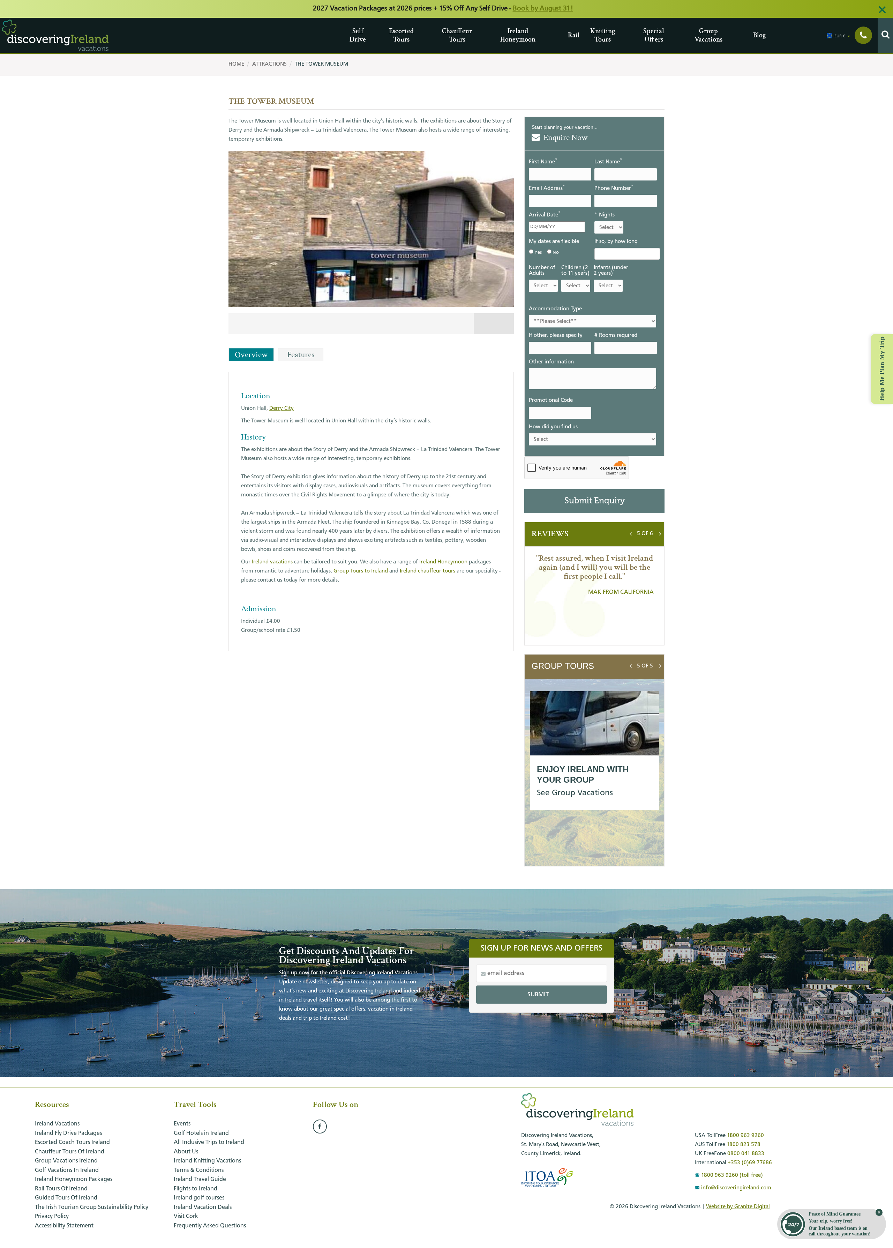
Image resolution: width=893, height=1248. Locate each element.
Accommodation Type (555, 309)
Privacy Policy (52, 1216)
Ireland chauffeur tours (427, 571)
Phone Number (613, 188)
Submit (538, 994)
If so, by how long (616, 241)
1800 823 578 (743, 1144)
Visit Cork (186, 1216)
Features (300, 354)
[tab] (645, 533)
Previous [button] (630, 532)
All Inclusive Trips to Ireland (209, 1142)
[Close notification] (879, 1212)
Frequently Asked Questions (210, 1226)
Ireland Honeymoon (502, 35)
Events (182, 1124)
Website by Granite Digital (738, 1207)
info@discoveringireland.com (736, 1188)
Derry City (281, 408)
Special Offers (645, 35)
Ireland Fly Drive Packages (68, 1133)
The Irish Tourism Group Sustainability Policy (91, 1207)
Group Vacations (697, 35)
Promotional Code (551, 400)
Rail (570, 35)
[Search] (885, 35)
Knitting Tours (592, 35)
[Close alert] (882, 9)
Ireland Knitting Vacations (207, 1161)
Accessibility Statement (64, 1226)
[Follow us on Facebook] (320, 1127)
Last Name (608, 161)
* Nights (604, 215)
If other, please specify (556, 335)
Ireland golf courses (199, 1198)
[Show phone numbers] (863, 35)
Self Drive (352, 35)
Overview (251, 354)
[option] (371, 244)
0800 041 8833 (745, 1154)
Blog (755, 35)
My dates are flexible (554, 241)
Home (236, 64)
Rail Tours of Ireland (61, 1189)
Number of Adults (542, 270)
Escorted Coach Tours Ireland (72, 1142)
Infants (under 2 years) (611, 270)
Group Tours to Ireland (360, 571)
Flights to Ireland (195, 1189)
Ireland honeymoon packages (73, 1179)
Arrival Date (544, 214)
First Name (543, 161)
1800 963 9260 (745, 1135)
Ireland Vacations (57, 1124)
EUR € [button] (840, 36)
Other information (551, 362)
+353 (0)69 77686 (750, 1163)
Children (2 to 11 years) (575, 270)
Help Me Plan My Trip (881, 369)
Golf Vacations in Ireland (67, 1170)
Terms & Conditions (199, 1170)
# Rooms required (615, 335)
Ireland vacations (272, 562)
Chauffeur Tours (444, 35)
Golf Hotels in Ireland (201, 1133)
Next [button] (660, 532)
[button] (645, 533)
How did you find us (553, 427)
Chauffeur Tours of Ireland (69, 1152)
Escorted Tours (391, 35)
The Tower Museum (321, 64)
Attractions (269, 64)
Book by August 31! (543, 8)
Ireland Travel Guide (200, 1179)
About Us (186, 1152)
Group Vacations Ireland (66, 1161)
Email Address (547, 188)
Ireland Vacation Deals (203, 1207)
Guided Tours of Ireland (66, 1198)
